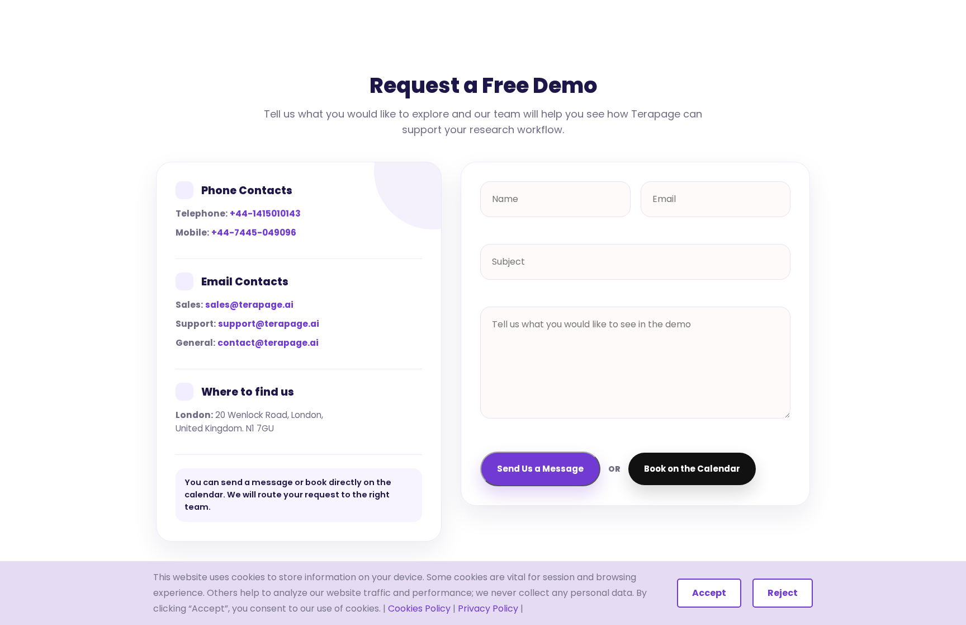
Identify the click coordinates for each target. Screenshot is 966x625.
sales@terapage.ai (249, 305)
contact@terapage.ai (268, 343)
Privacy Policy (488, 608)
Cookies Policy (419, 608)
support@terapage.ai (268, 324)
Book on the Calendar (692, 468)
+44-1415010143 (265, 213)
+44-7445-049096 (253, 232)
